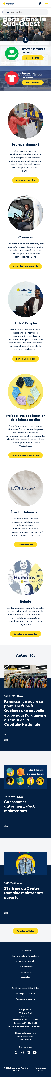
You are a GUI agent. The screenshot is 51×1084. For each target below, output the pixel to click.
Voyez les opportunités (25, 266)
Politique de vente (25, 993)
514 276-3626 (30, 1023)
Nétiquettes (26, 972)
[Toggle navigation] (46, 3)
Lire (6, 739)
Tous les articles (25, 931)
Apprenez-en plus (25, 180)
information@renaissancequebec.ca (25, 1026)
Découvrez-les (25, 544)
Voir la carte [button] (32, 57)
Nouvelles (25, 977)
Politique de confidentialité (25, 988)
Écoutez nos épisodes (25, 633)
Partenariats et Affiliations (25, 956)
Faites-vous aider (25, 358)
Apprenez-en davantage (25, 455)
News (20, 696)
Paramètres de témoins (40, 1069)
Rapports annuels (25, 961)
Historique (25, 950)
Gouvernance (26, 966)
